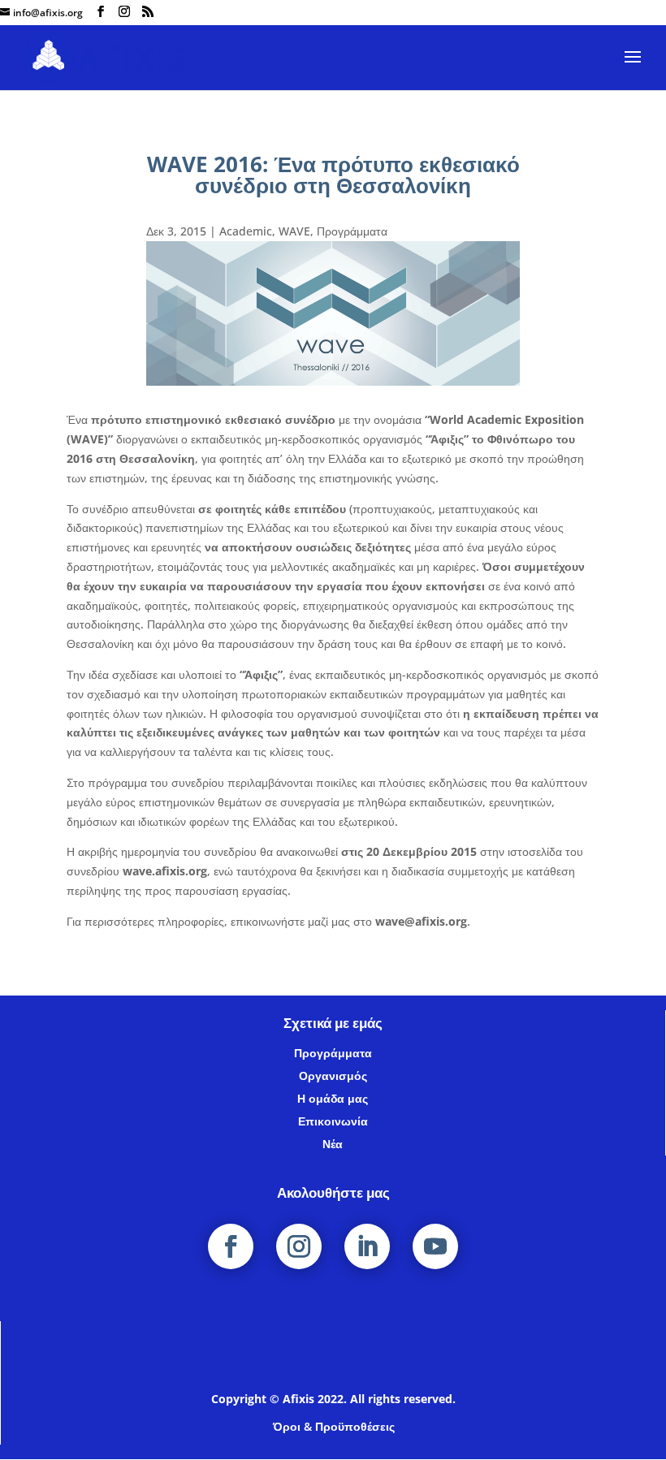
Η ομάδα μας (332, 1098)
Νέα (332, 1143)
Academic (245, 231)
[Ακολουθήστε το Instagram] (299, 1246)
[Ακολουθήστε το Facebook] (230, 1246)
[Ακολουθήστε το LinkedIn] (367, 1246)
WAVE (294, 231)
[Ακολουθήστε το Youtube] (435, 1246)
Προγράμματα (352, 231)
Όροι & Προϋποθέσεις (334, 1426)
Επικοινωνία (333, 1121)
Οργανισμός (333, 1075)
